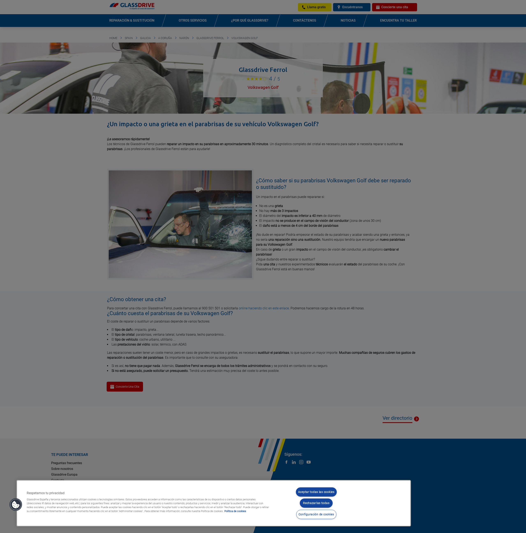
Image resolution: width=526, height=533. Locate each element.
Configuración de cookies (316, 514)
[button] (15, 504)
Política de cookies (235, 511)
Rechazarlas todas (316, 503)
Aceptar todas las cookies (316, 492)
